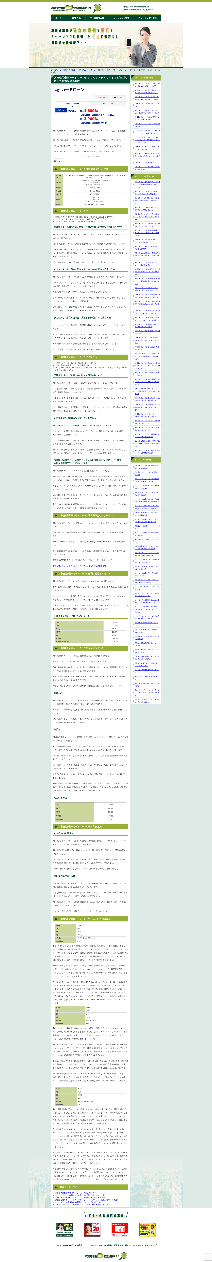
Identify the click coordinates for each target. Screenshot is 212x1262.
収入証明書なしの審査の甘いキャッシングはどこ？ (147, 637)
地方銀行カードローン (87, 70)
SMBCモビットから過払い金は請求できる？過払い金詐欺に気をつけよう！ (147, 91)
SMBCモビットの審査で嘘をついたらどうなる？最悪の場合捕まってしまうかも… (147, 281)
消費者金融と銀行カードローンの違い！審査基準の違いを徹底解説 (146, 547)
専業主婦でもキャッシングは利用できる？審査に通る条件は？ (147, 701)
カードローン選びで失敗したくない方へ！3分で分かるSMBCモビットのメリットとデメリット (147, 139)
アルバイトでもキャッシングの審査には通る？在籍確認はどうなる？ (147, 480)
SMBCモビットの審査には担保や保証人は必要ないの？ (147, 348)
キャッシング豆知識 (148, 18)
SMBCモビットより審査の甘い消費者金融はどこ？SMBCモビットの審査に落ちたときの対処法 (147, 365)
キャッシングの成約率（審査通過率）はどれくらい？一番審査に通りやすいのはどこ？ (147, 609)
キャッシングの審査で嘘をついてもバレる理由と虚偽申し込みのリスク (147, 520)
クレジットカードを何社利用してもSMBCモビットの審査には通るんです (147, 289)
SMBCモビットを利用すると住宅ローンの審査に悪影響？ (147, 247)
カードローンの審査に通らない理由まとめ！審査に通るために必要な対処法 (147, 500)
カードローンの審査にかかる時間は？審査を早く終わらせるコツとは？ (147, 507)
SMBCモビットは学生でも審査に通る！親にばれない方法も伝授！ (147, 429)
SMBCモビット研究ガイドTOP (63, 70)
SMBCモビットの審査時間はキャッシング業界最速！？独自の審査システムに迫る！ (147, 407)
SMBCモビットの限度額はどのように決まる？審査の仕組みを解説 (147, 325)
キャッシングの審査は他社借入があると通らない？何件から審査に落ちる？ (147, 601)
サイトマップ (151, 1245)
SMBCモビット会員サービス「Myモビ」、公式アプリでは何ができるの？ (147, 112)
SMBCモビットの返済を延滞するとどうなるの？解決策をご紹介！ (147, 264)
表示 (60, 161)
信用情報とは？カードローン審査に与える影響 (147, 473)
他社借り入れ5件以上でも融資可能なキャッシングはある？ (147, 664)
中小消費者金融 (97, 18)
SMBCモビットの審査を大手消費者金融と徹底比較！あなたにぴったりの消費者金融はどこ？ (147, 381)
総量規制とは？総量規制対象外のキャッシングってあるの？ (147, 467)
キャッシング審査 (121, 18)
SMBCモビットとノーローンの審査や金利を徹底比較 (147, 125)
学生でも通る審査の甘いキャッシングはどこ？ (147, 684)
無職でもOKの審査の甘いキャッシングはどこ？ (147, 527)
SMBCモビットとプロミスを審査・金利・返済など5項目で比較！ (147, 118)
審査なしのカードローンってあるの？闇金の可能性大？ (147, 494)
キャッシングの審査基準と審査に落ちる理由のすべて (147, 574)
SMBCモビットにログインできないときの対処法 (147, 105)
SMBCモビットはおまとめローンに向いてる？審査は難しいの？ (147, 241)
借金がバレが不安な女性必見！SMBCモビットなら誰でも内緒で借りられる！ (147, 132)
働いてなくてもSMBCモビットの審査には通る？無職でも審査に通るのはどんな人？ (147, 200)
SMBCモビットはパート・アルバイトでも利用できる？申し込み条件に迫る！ (147, 415)
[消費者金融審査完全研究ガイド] (76, 9)
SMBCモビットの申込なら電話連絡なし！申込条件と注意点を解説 (147, 435)
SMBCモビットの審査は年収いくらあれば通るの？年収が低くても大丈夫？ (147, 312)
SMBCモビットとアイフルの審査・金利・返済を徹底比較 (147, 148)
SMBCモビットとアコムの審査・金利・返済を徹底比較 (147, 168)
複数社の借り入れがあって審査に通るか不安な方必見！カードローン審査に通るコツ (147, 216)
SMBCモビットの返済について (145, 163)
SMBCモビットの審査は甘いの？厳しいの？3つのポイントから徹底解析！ (147, 192)
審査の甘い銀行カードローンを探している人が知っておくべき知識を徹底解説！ (147, 692)
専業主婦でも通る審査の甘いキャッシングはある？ (147, 644)
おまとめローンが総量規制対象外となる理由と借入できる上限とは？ (82, 1195)
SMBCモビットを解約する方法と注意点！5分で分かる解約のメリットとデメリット (147, 156)
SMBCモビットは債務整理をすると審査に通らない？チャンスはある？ (147, 225)
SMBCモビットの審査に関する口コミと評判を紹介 (147, 332)
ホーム (58, 18)
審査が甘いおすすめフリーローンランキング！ (147, 678)
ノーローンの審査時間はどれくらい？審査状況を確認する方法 (80, 1197)
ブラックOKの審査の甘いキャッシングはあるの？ (147, 588)
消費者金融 (76, 18)
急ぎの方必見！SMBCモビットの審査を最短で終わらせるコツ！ (147, 422)
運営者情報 (119, 1245)
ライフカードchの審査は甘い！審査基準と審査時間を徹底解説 (147, 658)
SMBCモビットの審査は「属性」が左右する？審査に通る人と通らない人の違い (147, 304)
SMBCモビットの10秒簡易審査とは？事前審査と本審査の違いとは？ (147, 209)
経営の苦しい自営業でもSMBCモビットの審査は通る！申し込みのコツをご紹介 (147, 255)
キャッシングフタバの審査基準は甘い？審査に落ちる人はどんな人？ (82, 1204)
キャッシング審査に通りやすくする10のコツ (147, 671)
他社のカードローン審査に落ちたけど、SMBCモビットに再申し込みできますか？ (147, 391)
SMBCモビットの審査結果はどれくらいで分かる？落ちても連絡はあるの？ (147, 399)
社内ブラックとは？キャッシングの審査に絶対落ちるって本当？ (147, 617)
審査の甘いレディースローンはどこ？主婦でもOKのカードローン (147, 581)
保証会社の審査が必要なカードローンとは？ (147, 541)
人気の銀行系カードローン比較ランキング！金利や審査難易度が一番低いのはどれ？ (147, 356)
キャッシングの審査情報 (101, 1245)
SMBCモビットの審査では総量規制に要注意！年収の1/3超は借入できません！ (147, 296)
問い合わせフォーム (134, 1245)
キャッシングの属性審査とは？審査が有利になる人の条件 (147, 487)
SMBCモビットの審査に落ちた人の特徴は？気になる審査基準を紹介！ (147, 451)
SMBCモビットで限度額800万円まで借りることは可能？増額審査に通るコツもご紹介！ (147, 184)
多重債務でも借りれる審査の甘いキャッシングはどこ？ (147, 567)
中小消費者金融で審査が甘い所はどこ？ (146, 624)
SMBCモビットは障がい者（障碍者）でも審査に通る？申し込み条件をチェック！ (147, 340)
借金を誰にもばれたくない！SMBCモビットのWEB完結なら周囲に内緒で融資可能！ (147, 443)
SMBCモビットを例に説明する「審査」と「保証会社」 (147, 374)
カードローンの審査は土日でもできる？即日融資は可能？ (146, 514)
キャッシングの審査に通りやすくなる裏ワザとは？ (147, 534)
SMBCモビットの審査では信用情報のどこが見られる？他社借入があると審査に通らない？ (147, 232)
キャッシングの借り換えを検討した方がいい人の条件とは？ (79, 1202)
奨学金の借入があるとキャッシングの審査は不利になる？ (147, 651)
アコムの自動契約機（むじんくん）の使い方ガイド (75, 1193)
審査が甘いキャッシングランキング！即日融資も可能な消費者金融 (79, 566)
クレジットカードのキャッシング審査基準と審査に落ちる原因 (147, 594)
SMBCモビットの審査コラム (76, 1245)
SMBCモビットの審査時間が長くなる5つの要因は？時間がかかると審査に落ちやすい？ (147, 271)
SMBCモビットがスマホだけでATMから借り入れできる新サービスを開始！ (147, 98)
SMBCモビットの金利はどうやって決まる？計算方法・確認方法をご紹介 (147, 85)
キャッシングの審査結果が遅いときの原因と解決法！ (147, 631)
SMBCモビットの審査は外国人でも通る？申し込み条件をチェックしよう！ (147, 319)
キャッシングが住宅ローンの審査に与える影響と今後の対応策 (147, 561)
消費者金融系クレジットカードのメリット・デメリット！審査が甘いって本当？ (87, 1200)
